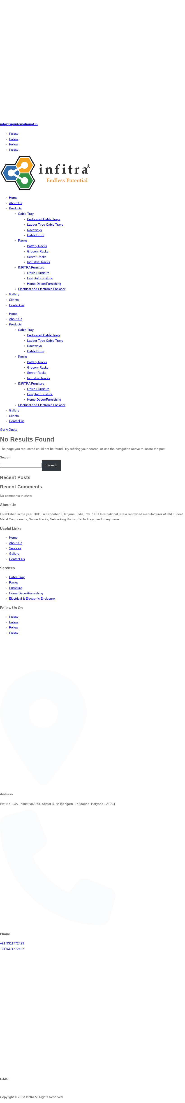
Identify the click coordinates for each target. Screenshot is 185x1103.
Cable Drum (35, 235)
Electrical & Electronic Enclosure (32, 598)
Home (13, 197)
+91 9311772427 (12, 949)
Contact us (16, 305)
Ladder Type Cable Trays (45, 224)
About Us (15, 203)
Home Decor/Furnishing (44, 283)
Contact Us (17, 559)
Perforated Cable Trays (43, 219)
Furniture (15, 588)
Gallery (14, 294)
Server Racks (36, 257)
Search (5, 457)
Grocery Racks (37, 251)
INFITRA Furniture (31, 267)
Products (15, 208)
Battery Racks (37, 246)
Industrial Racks (38, 262)
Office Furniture (38, 273)
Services (15, 548)
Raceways (34, 230)
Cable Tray (26, 213)
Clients (14, 299)
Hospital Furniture (40, 278)
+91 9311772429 (12, 943)
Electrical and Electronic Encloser (41, 289)
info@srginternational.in (19, 124)
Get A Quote (8, 429)
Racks (22, 240)
